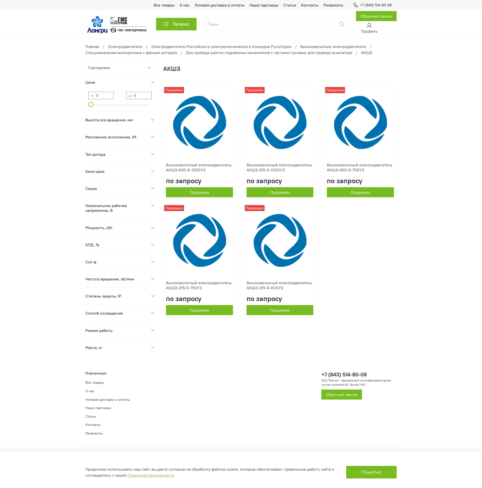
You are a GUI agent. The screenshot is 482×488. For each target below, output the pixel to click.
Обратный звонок (376, 16)
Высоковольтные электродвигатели (333, 46)
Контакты (309, 5)
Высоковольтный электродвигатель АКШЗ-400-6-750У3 (359, 167)
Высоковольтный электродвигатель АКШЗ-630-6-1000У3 (198, 167)
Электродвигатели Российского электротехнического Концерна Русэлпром (221, 46)
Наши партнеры (264, 5)
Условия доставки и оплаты (220, 5)
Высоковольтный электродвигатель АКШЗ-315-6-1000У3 (279, 167)
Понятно (371, 472)
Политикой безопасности (151, 475)
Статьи (289, 5)
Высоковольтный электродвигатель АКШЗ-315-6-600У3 (279, 285)
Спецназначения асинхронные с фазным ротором (131, 52)
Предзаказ (199, 192)
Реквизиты (333, 5)
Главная (92, 46)
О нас (184, 5)
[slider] (91, 104)
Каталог (181, 24)
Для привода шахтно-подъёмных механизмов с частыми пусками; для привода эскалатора (269, 52)
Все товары (164, 5)
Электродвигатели (125, 46)
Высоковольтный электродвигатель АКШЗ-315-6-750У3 (198, 285)
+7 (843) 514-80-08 (376, 5)
